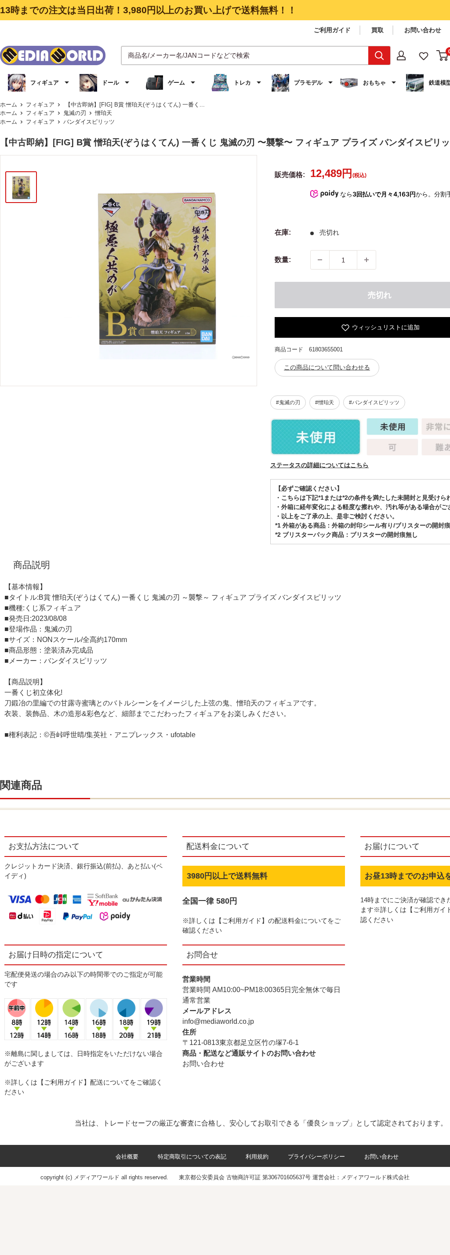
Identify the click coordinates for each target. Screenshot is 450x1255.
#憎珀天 (324, 402)
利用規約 (257, 1156)
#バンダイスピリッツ (374, 402)
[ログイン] (401, 55)
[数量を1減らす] (320, 260)
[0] (442, 55)
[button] (40, 82)
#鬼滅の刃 (288, 402)
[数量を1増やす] (366, 260)
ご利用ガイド (332, 29)
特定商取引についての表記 (192, 1156)
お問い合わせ (422, 29)
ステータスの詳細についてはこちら (319, 465)
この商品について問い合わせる (327, 367)
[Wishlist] (423, 55)
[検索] (379, 55)
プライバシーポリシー (316, 1156)
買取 (377, 29)
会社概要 (127, 1156)
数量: (283, 259)
